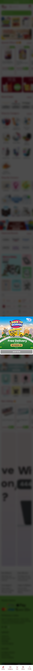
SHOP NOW (16, 352)
